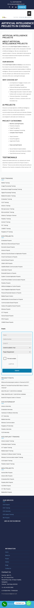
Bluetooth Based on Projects (8, 273)
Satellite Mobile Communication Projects (11, 266)
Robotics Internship (6, 429)
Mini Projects (6, 517)
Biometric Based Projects (8, 247)
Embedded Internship (6, 409)
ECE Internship (6, 511)
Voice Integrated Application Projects (10, 289)
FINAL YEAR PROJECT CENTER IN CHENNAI (13, 394)
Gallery (7, 562)
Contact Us (22, 7)
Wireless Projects (5, 309)
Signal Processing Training (8, 192)
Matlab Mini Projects (6, 492)
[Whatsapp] (28, 603)
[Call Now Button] (4, 604)
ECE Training (6, 508)
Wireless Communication (8, 422)
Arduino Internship (6, 406)
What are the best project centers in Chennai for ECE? (15, 382)
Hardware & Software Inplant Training (11, 454)
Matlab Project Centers (7, 296)
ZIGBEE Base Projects (7, 322)
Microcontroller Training (7, 212)
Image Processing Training (8, 186)
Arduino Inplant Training (7, 441)
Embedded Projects (6, 240)
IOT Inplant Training (6, 447)
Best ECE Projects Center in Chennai (11, 397)
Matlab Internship (5, 419)
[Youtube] (15, 7)
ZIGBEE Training (5, 228)
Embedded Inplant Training (8, 444)
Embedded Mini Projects (7, 479)
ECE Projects (6, 504)
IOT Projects (4, 312)
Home (6, 552)
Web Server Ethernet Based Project (10, 243)
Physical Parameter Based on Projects (11, 293)
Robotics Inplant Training (7, 464)
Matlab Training (5, 182)
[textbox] (15, 347)
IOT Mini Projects (5, 489)
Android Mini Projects (6, 472)
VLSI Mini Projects (6, 485)
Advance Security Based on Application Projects (13, 253)
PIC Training (4, 225)
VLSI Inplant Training (6, 460)
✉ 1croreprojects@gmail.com (9, 593)
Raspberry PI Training (6, 232)
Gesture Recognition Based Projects (10, 306)
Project (7, 558)
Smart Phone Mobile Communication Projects (13, 279)
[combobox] (17, 347)
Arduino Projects (5, 250)
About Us (7, 555)
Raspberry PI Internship (7, 426)
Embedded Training (6, 199)
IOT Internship (5, 416)
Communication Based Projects (9, 302)
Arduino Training (5, 205)
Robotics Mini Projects (7, 482)
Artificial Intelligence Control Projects (10, 286)
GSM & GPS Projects (6, 263)
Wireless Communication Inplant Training (12, 457)
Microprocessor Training (7, 209)
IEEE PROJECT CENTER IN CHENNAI (11, 391)
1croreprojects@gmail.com (17, 4)
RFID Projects (4, 319)
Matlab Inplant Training (7, 451)
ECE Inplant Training (8, 514)
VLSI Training (4, 202)
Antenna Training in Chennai (8, 215)
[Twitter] (12, 7)
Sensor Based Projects (7, 315)
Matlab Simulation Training (8, 196)
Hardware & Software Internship (9, 412)
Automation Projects (6, 270)
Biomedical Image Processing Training (11, 189)
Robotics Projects (5, 283)
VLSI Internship (5, 432)
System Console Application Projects (10, 276)
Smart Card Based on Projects (9, 257)
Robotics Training (6, 218)
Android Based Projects (7, 260)
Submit (17, 370)
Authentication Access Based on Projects (12, 299)
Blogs (6, 565)
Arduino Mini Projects (6, 476)
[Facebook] (9, 7)
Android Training (5, 222)
